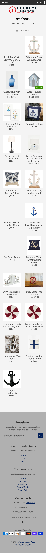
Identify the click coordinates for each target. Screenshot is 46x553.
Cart (41, 2)
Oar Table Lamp (12, 257)
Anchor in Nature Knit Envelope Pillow (34, 260)
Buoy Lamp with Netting (34, 293)
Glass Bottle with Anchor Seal (11, 93)
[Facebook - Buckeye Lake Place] (23, 522)
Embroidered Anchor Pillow (12, 191)
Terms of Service (23, 487)
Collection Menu (22, 31)
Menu (22, 461)
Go (40, 436)
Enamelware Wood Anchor (12, 357)
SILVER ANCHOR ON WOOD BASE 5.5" (12, 60)
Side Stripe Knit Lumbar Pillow (12, 223)
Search (23, 455)
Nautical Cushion (34, 124)
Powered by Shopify (23, 545)
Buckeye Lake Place (26, 542)
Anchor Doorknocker (11, 392)
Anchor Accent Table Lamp (12, 157)
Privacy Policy (23, 490)
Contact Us (30, 503)
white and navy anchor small (34, 191)
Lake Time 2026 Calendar (12, 125)
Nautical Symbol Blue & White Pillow (34, 359)
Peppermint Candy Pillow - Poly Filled (12, 325)
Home (23, 458)
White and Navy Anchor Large (34, 58)
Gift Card (23, 481)
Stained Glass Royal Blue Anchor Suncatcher (34, 225)
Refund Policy (23, 484)
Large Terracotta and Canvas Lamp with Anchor (34, 158)
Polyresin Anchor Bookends (11, 293)
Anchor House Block (34, 93)
